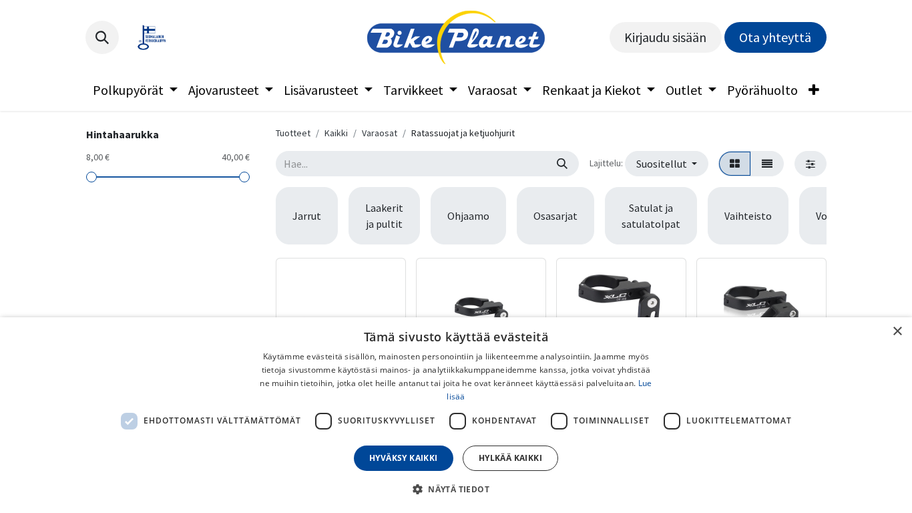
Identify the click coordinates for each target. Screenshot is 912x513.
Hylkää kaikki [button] (510, 458)
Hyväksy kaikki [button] (403, 458)
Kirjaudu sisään (665, 37)
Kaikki (336, 133)
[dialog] (456, 415)
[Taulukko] (734, 163)
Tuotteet (293, 133)
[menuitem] (135, 90)
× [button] (897, 332)
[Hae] (562, 163)
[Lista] (767, 163)
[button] (102, 37)
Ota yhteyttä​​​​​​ (775, 37)
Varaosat (379, 133)
